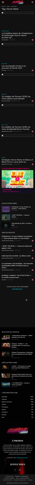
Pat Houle (4, 70)
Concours (30, 480)
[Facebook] (15, 470)
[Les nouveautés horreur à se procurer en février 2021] (17, 52)
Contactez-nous (10, 476)
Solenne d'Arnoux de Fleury (7, 240)
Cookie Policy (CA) (7, 480)
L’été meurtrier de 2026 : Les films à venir (16, 256)
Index (17, 478)
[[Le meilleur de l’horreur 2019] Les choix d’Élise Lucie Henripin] (17, 83)
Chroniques (4, 94)
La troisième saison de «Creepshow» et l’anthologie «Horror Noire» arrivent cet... (17, 35)
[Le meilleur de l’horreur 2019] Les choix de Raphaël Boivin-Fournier (16, 128)
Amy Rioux (4, 279)
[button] (3, 2)
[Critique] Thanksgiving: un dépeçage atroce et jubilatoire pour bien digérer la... (22, 354)
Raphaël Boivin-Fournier (7, 131)
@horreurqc (17, 289)
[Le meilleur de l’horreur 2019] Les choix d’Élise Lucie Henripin (16, 97)
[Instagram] (19, 470)
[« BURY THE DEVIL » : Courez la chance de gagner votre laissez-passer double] (6, 217)
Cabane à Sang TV (24, 478)
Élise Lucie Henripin (6, 100)
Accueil (3, 6)
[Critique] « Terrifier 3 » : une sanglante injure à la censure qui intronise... (21, 345)
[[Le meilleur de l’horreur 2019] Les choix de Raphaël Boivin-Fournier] (17, 113)
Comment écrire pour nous (20, 480)
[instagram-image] (8, 299)
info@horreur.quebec (22, 457)
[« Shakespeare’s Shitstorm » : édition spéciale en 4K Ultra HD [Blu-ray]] (6, 337)
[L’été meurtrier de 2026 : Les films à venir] (6, 225)
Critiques (3, 157)
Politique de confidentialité (21, 476)
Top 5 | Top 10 (5, 124)
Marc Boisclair (5, 39)
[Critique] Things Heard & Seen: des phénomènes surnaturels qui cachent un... (22, 376)
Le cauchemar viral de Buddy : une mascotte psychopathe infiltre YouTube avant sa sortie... (17, 265)
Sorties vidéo (4, 63)
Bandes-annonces (5, 31)
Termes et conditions (9, 478)
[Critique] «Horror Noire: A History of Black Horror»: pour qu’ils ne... (17, 161)
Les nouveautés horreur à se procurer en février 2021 (14, 67)
